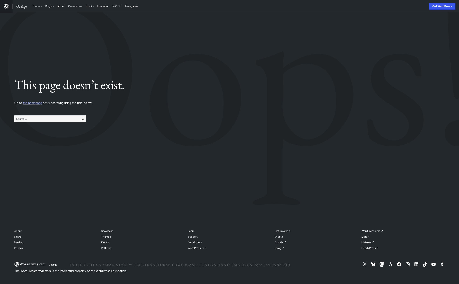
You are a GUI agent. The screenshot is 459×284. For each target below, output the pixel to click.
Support (193, 236)
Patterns (106, 248)
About (18, 230)
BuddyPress (370, 248)
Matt (365, 236)
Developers (195, 242)
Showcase (107, 230)
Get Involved (282, 230)
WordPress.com (372, 230)
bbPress (367, 242)
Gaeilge (53, 264)
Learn (191, 230)
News (17, 236)
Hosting (18, 242)
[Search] (83, 119)
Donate (281, 242)
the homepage (32, 103)
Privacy (18, 248)
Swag (279, 248)
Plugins (105, 242)
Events (279, 236)
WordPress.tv (197, 248)
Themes (106, 236)
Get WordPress (442, 6)
